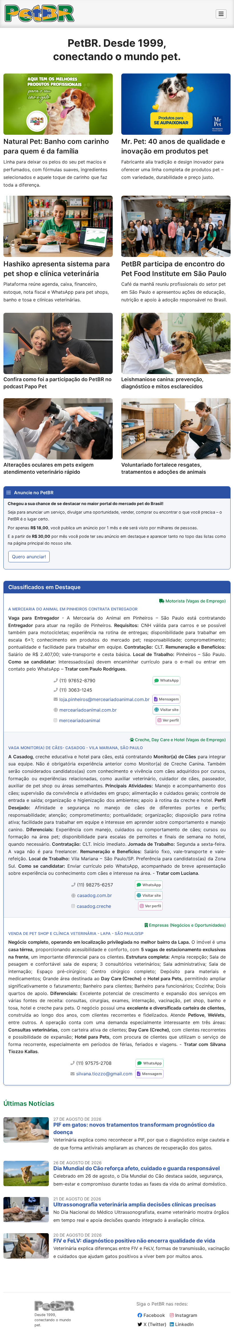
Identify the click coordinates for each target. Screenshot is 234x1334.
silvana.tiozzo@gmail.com (104, 1073)
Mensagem (169, 699)
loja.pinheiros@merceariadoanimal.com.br (104, 699)
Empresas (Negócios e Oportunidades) (187, 925)
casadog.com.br (94, 895)
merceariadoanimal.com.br (88, 710)
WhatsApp (169, 680)
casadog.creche (94, 906)
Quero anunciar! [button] (29, 556)
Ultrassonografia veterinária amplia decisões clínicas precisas (134, 1204)
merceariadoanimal (79, 720)
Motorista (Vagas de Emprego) (196, 600)
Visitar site (169, 710)
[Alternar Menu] (221, 14)
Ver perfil (171, 720)
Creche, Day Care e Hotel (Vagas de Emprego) (180, 739)
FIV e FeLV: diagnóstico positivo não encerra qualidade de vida (134, 1240)
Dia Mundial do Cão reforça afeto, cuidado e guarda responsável (136, 1168)
